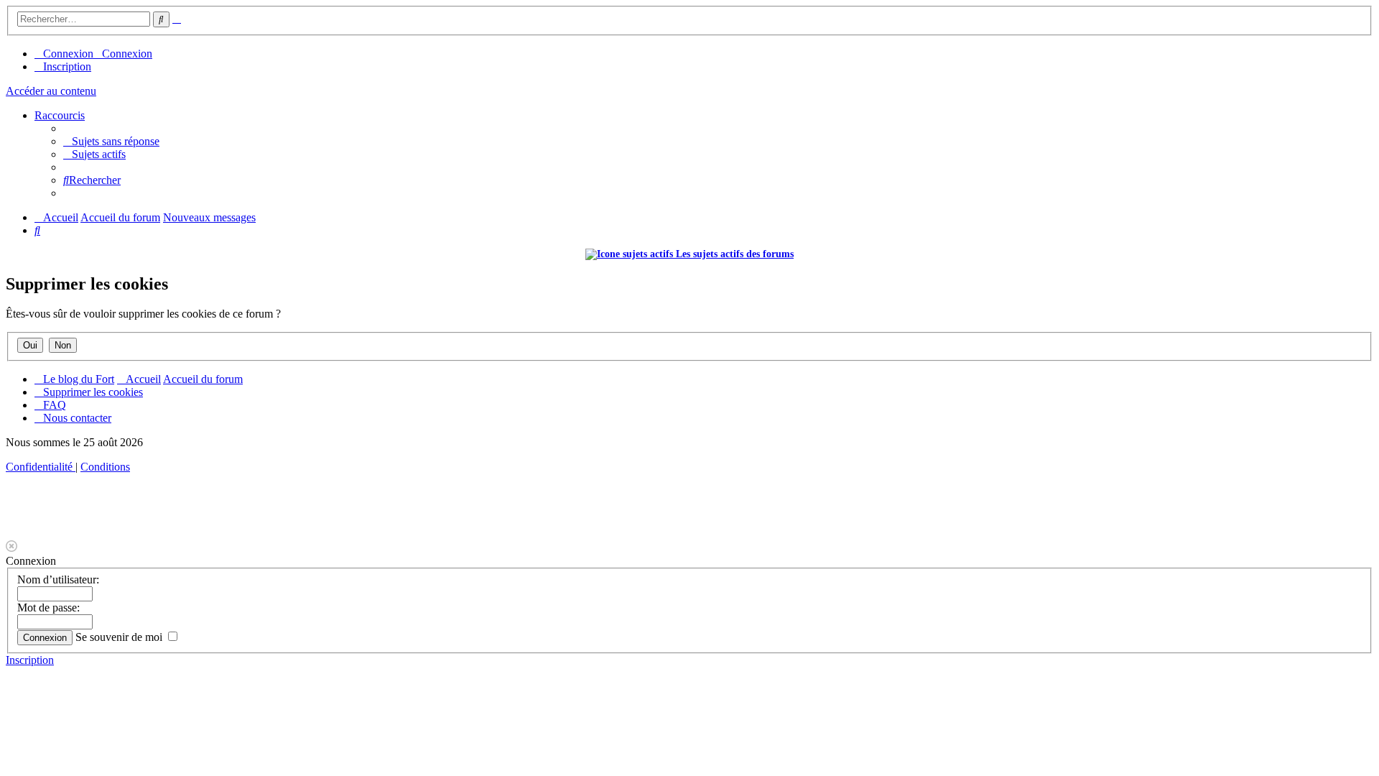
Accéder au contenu (51, 91)
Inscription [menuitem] (67, 66)
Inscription (30, 660)
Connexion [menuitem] (68, 53)
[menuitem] (111, 141)
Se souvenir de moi (120, 637)
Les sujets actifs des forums (733, 254)
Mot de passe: (48, 607)
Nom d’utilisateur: (58, 579)
